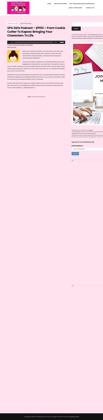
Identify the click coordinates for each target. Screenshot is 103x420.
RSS (15, 47)
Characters (34, 96)
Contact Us (90, 8)
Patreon (91, 130)
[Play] (9, 42)
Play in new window (19, 45)
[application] (36, 42)
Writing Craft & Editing (25, 23)
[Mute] (58, 42)
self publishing (41, 96)
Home (49, 4)
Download (29, 45)
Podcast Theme (74, 416)
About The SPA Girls (75, 8)
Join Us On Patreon (60, 4)
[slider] (62, 42)
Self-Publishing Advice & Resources (81, 4)
